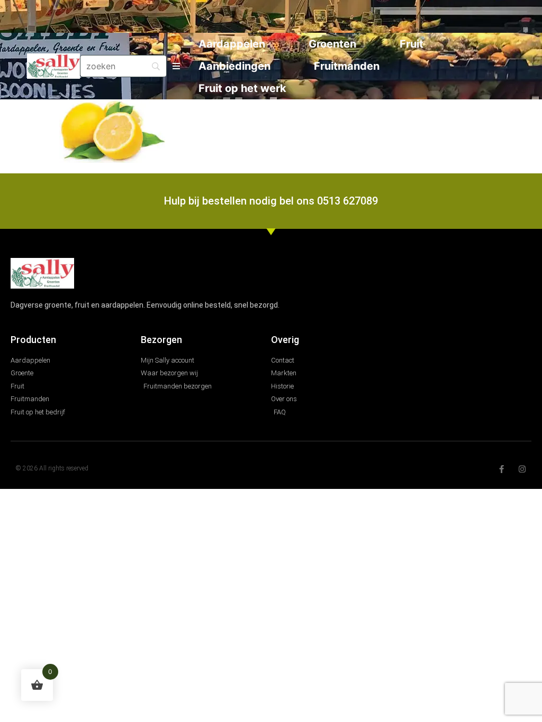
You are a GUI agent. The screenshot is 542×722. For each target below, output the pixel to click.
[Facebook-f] (501, 469)
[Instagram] (522, 469)
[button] (176, 66)
